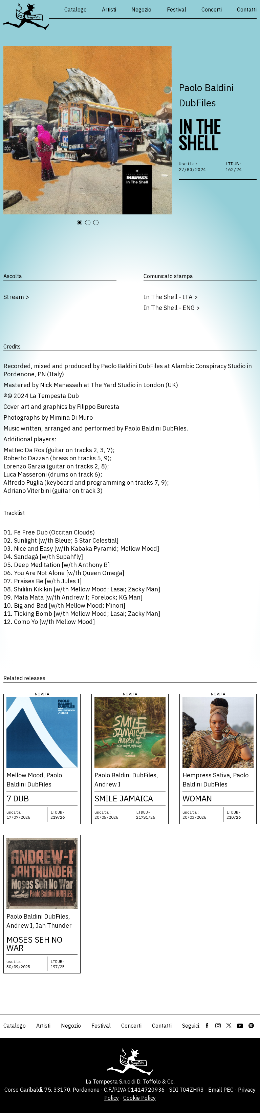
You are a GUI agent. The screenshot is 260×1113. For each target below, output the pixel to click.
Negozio (141, 9)
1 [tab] (82, 226)
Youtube (240, 1026)
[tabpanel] (87, 130)
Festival (176, 9)
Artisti (109, 9)
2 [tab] (90, 226)
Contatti (247, 9)
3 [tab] (99, 226)
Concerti (211, 9)
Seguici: (191, 1025)
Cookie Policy (139, 1097)
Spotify (251, 1026)
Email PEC (221, 1089)
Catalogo (75, 9)
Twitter (229, 1026)
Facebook (207, 1026)
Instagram (218, 1026)
